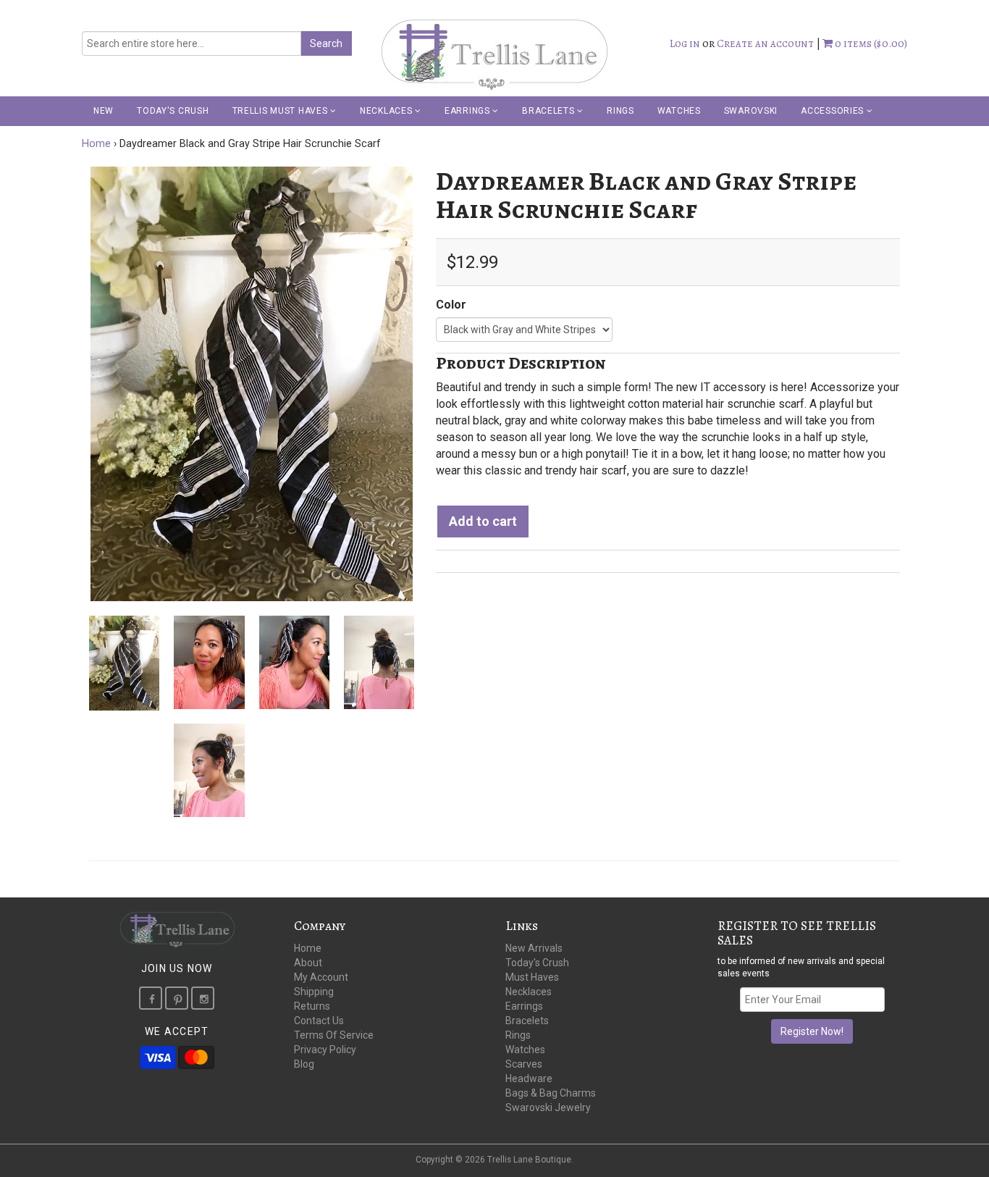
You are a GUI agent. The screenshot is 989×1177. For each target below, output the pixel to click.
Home (96, 144)
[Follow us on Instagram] (202, 998)
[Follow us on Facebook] (150, 998)
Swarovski (751, 111)
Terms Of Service (334, 1035)
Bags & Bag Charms (550, 1093)
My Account (321, 977)
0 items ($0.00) (870, 43)
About (308, 962)
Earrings (468, 111)
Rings (620, 111)
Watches (679, 111)
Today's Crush (173, 111)
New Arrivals (534, 948)
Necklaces (387, 111)
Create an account (765, 43)
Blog (304, 1064)
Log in (685, 43)
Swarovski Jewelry (548, 1107)
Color (451, 304)
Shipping (314, 991)
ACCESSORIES (834, 111)
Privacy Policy (325, 1049)
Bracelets (549, 111)
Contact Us (319, 1020)
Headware (528, 1078)
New (103, 111)
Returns (312, 1006)
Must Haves (532, 977)
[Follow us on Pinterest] (176, 998)
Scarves (523, 1064)
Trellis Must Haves (281, 111)
